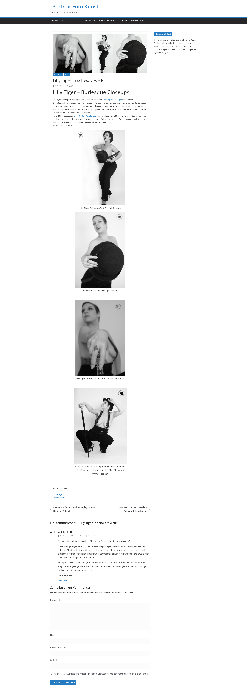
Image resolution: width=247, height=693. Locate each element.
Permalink (91, 536)
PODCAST (123, 20)
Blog (64, 20)
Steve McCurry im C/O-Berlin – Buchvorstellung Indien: (132, 509)
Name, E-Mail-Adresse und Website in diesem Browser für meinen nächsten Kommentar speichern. (101, 673)
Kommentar (57, 600)
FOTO (67, 74)
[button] (93, 20)
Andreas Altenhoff (61, 532)
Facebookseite (59, 497)
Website (54, 660)
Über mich (136, 20)
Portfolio (76, 20)
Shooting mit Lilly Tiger (112, 99)
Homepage (57, 494)
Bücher (88, 20)
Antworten (62, 580)
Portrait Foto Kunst (75, 6)
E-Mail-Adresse (58, 647)
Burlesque (58, 74)
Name (54, 635)
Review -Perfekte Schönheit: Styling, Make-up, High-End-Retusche (75, 509)
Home (55, 20)
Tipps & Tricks (105, 20)
